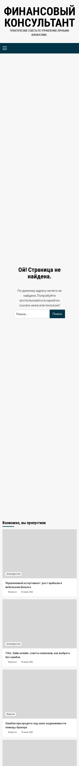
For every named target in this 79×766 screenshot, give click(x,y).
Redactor (12, 592)
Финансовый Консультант (39, 17)
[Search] (72, 47)
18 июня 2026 (27, 732)
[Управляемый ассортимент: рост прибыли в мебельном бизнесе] (39, 553)
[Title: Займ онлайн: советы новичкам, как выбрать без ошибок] (39, 623)
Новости (11, 714)
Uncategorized (13, 574)
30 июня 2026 (27, 592)
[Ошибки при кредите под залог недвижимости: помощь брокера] (39, 694)
